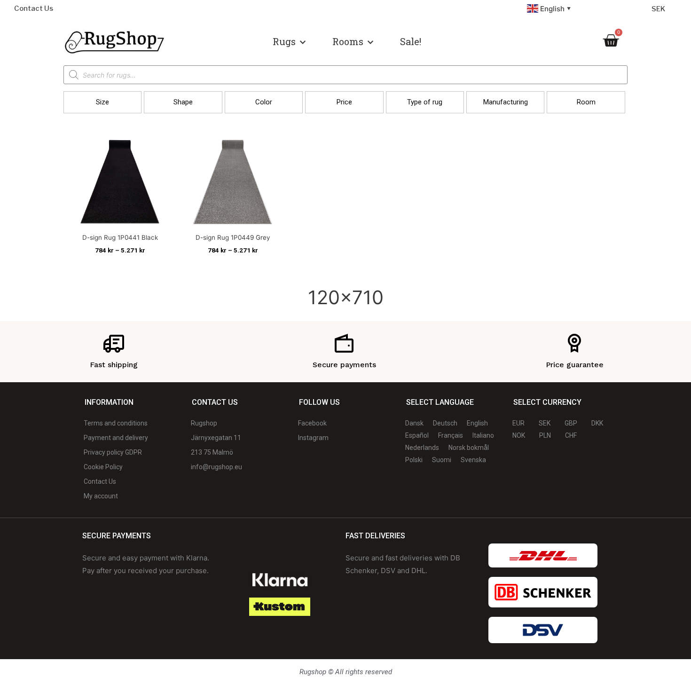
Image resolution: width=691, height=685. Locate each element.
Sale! (410, 41)
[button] (102, 102)
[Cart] (610, 40)
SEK (658, 9)
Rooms (347, 41)
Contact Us (33, 8)
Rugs (284, 41)
